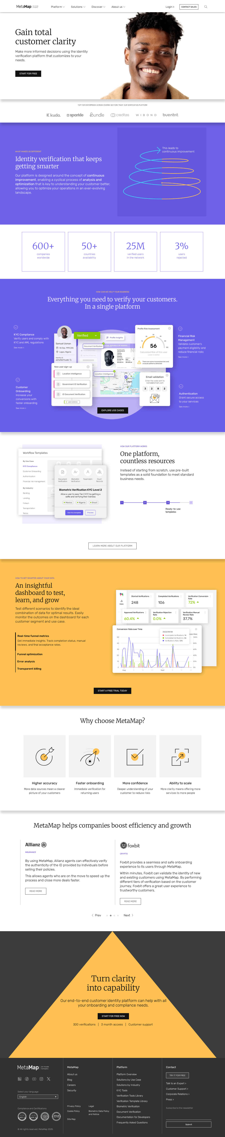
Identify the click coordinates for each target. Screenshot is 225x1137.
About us (72, 1074)
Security (71, 1090)
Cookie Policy (73, 1111)
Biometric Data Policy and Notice (99, 1113)
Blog (69, 1079)
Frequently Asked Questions (132, 1122)
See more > (19, 347)
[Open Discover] (104, 7)
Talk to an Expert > (176, 1083)
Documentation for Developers (133, 1117)
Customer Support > (177, 1088)
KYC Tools (122, 1090)
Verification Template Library (132, 1101)
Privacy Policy (74, 1106)
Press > (170, 1099)
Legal (91, 1106)
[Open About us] (124, 7)
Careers (71, 1085)
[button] (96, 915)
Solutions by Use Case (129, 1079)
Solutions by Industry (128, 1085)
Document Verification (129, 1111)
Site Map (71, 1119)
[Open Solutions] (84, 7)
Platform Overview (127, 1074)
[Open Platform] (64, 7)
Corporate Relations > (177, 1094)
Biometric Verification (128, 1106)
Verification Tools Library (130, 1095)
